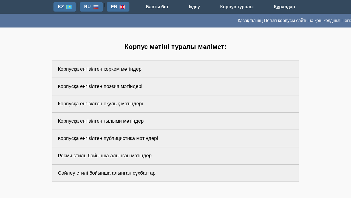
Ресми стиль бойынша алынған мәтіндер (105, 155)
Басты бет (157, 6)
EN (114, 6)
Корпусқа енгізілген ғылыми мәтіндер (101, 121)
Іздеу (194, 6)
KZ (61, 6)
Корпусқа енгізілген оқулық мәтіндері (100, 103)
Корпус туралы (237, 6)
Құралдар (284, 6)
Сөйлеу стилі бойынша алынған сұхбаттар (106, 173)
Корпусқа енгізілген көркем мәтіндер (99, 69)
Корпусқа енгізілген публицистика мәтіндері (108, 138)
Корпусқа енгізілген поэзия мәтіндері (100, 86)
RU (87, 6)
